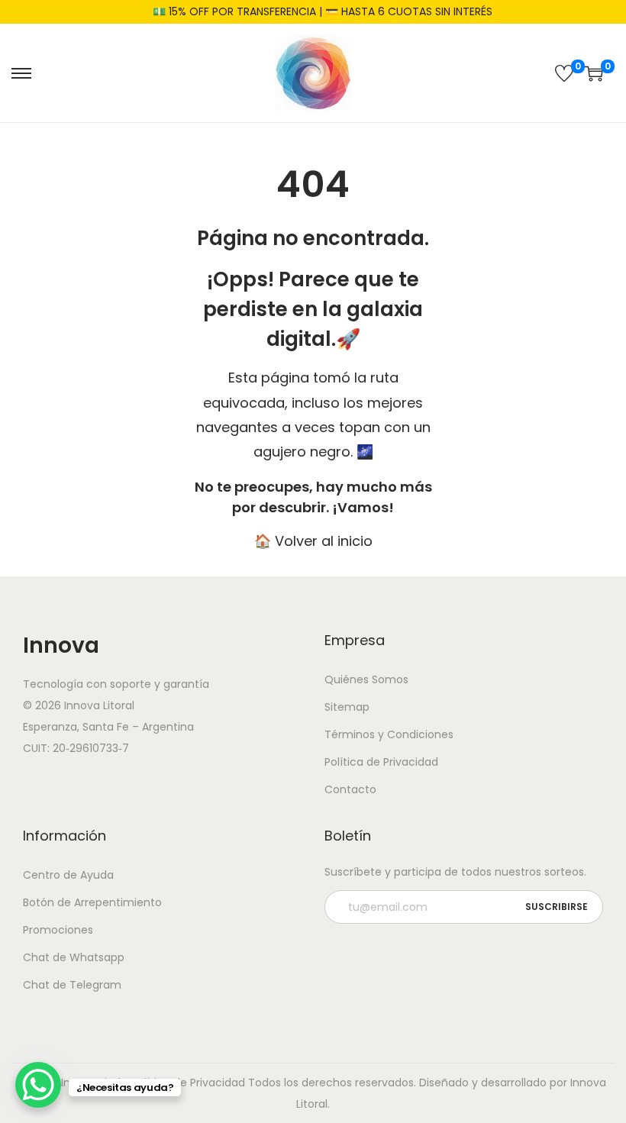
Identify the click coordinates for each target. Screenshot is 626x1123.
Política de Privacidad (381, 762)
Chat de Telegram (72, 984)
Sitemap (346, 707)
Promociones (58, 929)
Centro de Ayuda (68, 875)
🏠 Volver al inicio (313, 540)
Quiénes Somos (366, 679)
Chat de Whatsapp (73, 957)
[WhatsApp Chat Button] (38, 1085)
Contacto (350, 789)
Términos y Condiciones (388, 734)
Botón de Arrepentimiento (92, 902)
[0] (564, 73)
